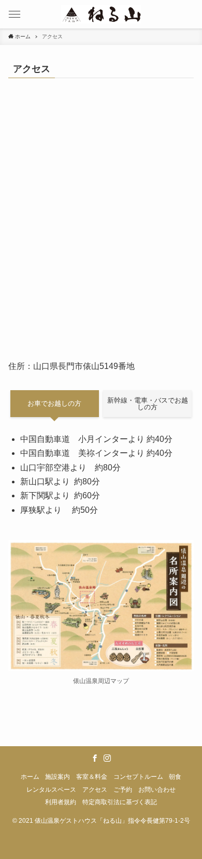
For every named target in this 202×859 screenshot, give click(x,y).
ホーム (30, 776)
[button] (14, 14)
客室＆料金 (91, 776)
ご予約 (122, 789)
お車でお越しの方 (54, 403)
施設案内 (57, 776)
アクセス (94, 789)
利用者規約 (60, 801)
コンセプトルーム (138, 776)
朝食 (175, 776)
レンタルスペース (51, 789)
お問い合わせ (157, 789)
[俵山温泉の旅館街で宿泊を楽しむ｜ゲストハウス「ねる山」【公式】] (101, 14)
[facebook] (94, 758)
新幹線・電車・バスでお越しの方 (147, 403)
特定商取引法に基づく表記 (119, 801)
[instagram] (107, 758)
